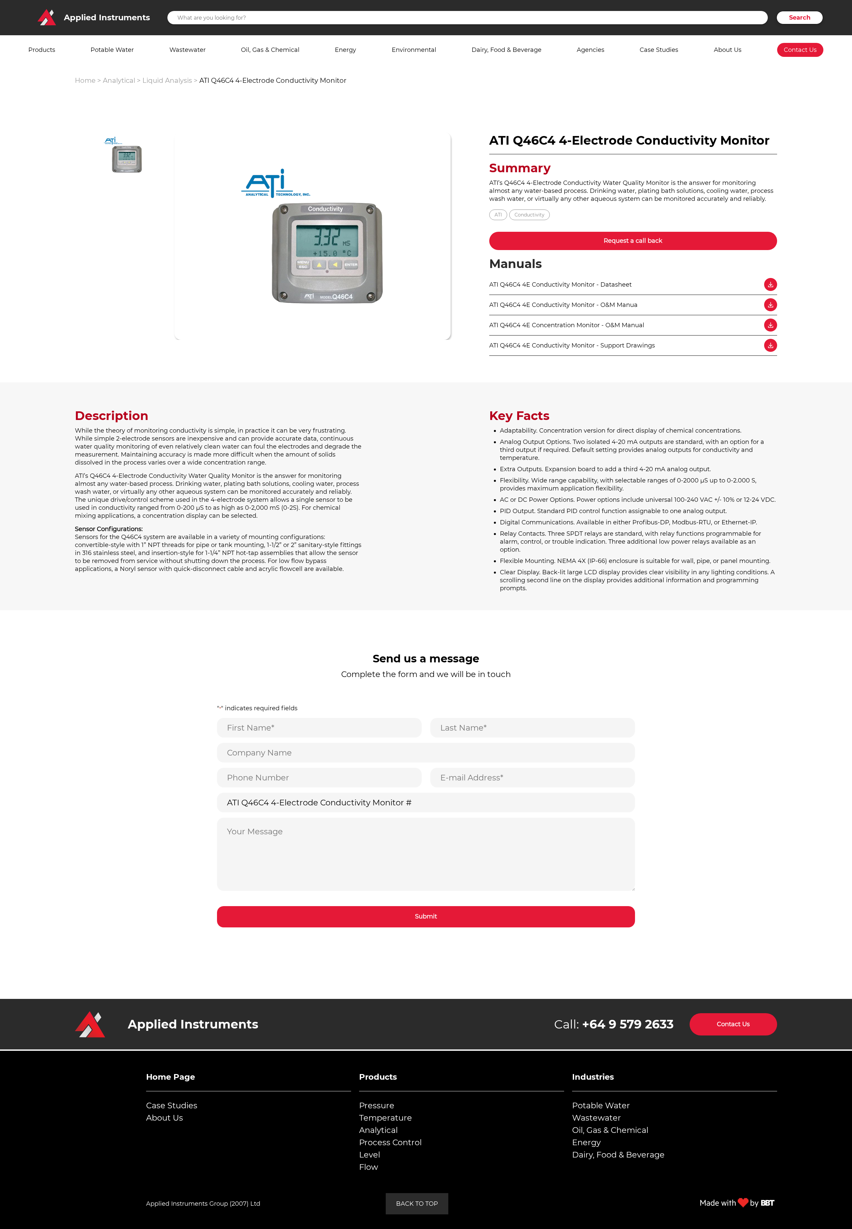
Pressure (376, 1105)
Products (41, 50)
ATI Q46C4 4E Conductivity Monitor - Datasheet (560, 284)
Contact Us (800, 50)
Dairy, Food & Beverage (506, 50)
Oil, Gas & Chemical (270, 50)
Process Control (390, 1142)
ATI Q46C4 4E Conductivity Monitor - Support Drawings (572, 345)
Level (369, 1155)
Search (799, 17)
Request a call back (633, 240)
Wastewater (187, 50)
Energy (345, 50)
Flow (368, 1167)
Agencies (590, 50)
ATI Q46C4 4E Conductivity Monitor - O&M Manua (563, 305)
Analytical (119, 80)
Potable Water (112, 50)
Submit (426, 916)
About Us (728, 50)
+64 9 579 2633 (628, 1024)
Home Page (170, 1077)
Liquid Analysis (167, 80)
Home (85, 80)
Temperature (385, 1118)
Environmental (414, 50)
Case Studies (659, 50)
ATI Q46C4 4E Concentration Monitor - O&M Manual (566, 325)
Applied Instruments (193, 1024)
